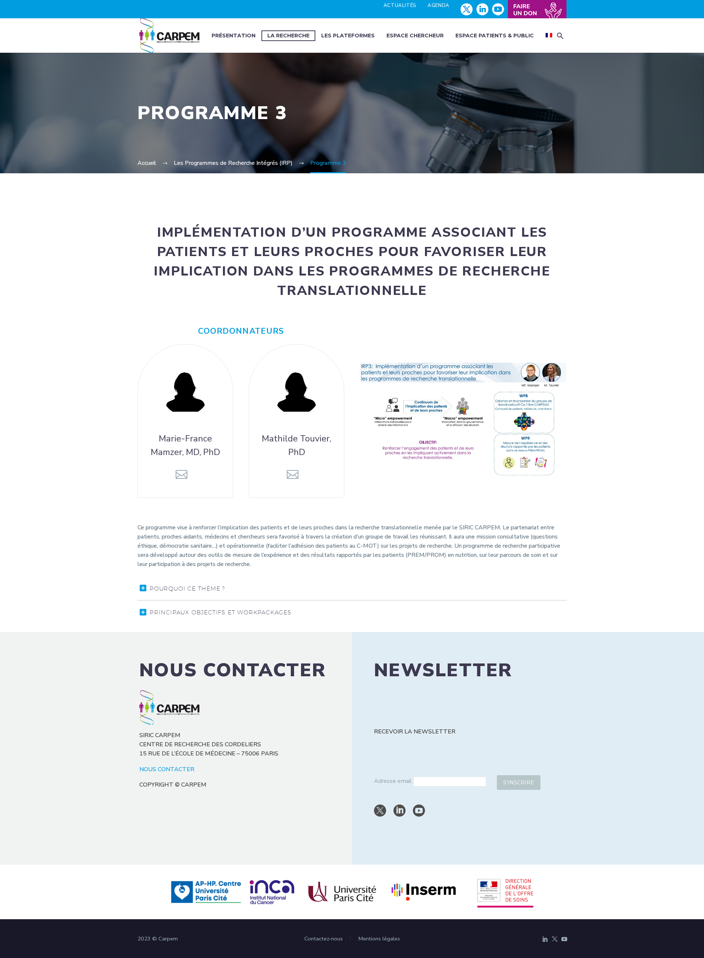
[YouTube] (564, 939)
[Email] (181, 474)
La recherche (288, 35)
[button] (560, 35)
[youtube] (419, 811)
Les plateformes (348, 35)
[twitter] (380, 811)
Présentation (234, 35)
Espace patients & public (494, 35)
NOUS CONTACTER (166, 769)
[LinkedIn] (545, 939)
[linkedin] (399, 811)
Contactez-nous (323, 939)
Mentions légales (379, 939)
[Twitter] (555, 939)
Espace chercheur (415, 35)
